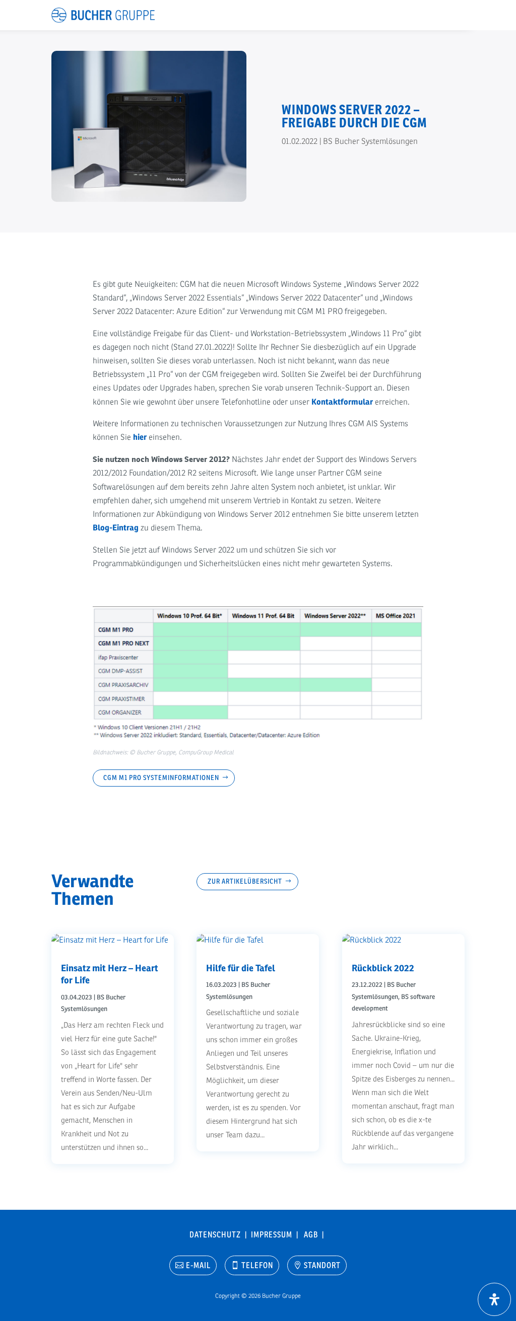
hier (140, 437)
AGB (313, 1234)
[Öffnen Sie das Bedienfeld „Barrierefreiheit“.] (494, 1299)
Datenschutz (217, 1234)
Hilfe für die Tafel (240, 968)
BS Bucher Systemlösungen (370, 141)
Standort (322, 1265)
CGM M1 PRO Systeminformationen (161, 777)
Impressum (273, 1234)
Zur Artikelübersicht (245, 881)
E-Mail (198, 1265)
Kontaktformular (342, 402)
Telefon (257, 1265)
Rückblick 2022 (383, 968)
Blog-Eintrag (116, 527)
